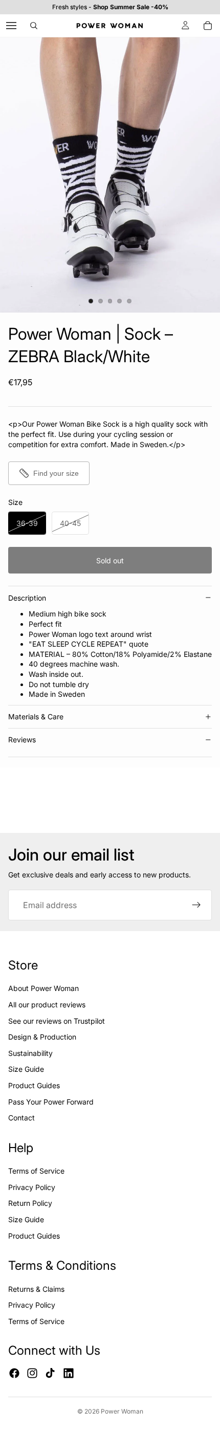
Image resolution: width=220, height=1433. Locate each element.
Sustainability (30, 1053)
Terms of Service (36, 1170)
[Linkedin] (68, 1373)
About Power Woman (43, 988)
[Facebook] (14, 1373)
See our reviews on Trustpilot (56, 1021)
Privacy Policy (31, 1187)
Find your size (56, 473)
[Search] (34, 25)
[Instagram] (32, 1373)
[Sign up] (196, 905)
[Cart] (207, 25)
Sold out (110, 560)
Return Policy (30, 1203)
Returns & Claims (36, 1289)
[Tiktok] (50, 1373)
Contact (21, 1117)
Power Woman (122, 1411)
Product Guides (34, 1085)
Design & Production (42, 1036)
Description (27, 597)
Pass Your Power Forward (51, 1101)
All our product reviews (46, 1004)
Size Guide (26, 1069)
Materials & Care (35, 716)
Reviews (22, 739)
